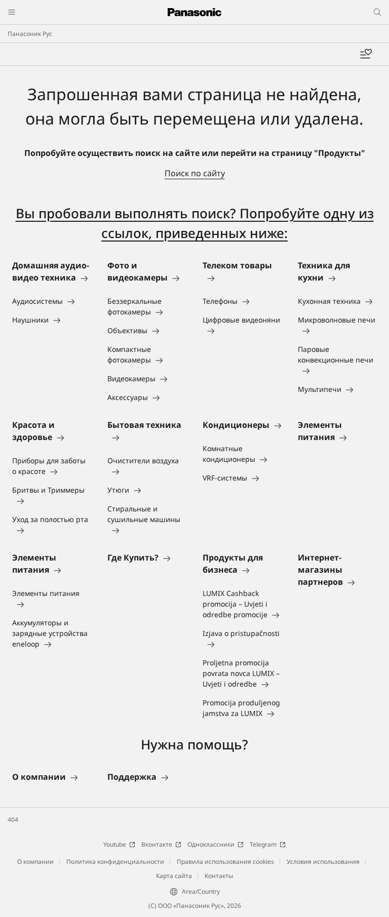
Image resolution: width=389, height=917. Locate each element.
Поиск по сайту (195, 173)
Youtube (114, 844)
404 (13, 819)
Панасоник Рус (30, 33)
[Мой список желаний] (366, 54)
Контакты (219, 875)
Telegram (263, 844)
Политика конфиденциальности (115, 861)
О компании (35, 861)
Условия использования (323, 861)
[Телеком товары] (242, 277)
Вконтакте (156, 844)
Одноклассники (211, 844)
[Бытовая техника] (146, 437)
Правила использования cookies (225, 861)
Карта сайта (174, 875)
